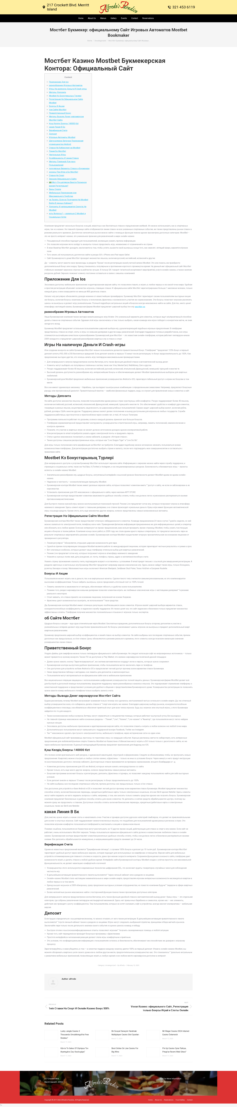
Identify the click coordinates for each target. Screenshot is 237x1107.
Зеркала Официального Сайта (62, 179)
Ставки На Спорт (56, 175)
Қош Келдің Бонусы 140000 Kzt (64, 123)
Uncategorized (110, 965)
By (121, 965)
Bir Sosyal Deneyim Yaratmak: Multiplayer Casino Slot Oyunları (125, 1033)
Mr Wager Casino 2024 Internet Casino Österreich (175, 1033)
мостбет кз (140, 307)
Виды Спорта (55, 189)
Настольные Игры (57, 154)
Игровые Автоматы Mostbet (62, 137)
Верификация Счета (58, 130)
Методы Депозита (57, 92)
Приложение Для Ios (59, 82)
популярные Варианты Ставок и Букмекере (69, 168)
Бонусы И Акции (56, 106)
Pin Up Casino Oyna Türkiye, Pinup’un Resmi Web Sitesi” (174, 1050)
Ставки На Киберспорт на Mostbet (64, 148)
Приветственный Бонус (60, 113)
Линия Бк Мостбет (57, 151)
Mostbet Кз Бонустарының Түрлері (65, 96)
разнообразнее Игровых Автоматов (65, 85)
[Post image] (51, 1035)
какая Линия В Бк (57, 127)
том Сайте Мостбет (57, 109)
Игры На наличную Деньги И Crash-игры (68, 89)
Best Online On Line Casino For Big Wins (124, 1050)
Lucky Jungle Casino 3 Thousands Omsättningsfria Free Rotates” (74, 1034)
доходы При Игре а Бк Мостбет (63, 172)
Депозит (53, 134)
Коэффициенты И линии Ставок (64, 158)
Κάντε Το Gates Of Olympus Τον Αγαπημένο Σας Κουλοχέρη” (74, 1050)
